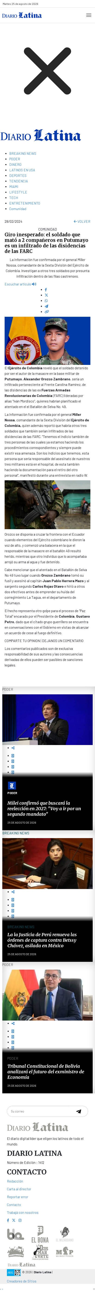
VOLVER (83, 221)
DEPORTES (18, 175)
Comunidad (17, 209)
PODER (14, 159)
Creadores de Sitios (21, 1281)
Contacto (14, 1205)
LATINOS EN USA (22, 170)
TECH (13, 198)
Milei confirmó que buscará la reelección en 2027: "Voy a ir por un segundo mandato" (44, 808)
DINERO (15, 164)
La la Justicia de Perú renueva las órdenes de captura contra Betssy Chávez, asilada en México (42, 940)
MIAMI (13, 187)
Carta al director (19, 1189)
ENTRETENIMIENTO (24, 203)
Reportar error (17, 1197)
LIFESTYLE (18, 192)
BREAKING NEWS (22, 153)
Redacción (15, 1181)
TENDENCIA (18, 181)
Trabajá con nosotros (23, 1212)
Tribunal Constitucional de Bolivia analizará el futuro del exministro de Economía (45, 1071)
